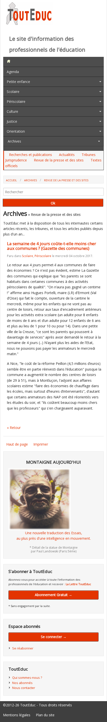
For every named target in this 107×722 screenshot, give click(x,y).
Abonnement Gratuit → (53, 594)
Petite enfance (18, 81)
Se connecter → (53, 636)
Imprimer (40, 444)
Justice (12, 121)
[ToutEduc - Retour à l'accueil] (30, 23)
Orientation (16, 131)
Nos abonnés (22, 683)
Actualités (67, 154)
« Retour (14, 427)
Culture (12, 111)
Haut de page (17, 444)
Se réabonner (22, 648)
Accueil (11, 180)
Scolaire (13, 91)
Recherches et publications (30, 154)
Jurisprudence (16, 160)
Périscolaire (16, 101)
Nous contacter (23, 687)
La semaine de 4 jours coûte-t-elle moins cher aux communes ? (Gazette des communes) (51, 246)
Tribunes (89, 154)
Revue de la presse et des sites (59, 160)
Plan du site (45, 715)
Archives (14, 141)
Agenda (13, 71)
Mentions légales (16, 715)
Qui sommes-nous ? (27, 677)
